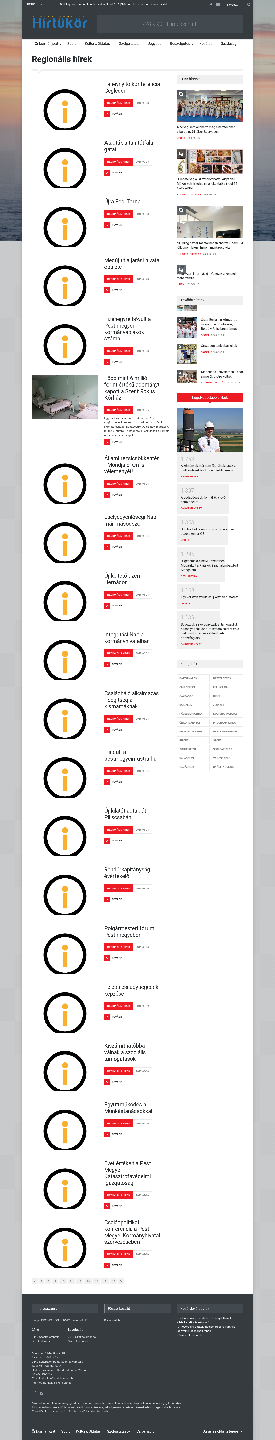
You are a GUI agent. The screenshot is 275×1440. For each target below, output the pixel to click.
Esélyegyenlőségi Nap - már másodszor (131, 520)
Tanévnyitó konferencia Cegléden (132, 87)
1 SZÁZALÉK (186, 767)
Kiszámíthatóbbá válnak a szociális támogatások (125, 1052)
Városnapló (145, 1431)
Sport (71, 43)
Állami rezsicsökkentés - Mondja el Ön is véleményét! (132, 465)
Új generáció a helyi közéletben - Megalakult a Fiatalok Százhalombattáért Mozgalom (209, 565)
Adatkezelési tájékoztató (193, 1322)
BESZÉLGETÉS (189, 476)
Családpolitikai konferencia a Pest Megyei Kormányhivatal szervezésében (132, 1232)
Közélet (205, 43)
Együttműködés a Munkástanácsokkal (128, 1107)
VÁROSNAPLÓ (221, 758)
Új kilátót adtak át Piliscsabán (125, 814)
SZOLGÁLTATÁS (222, 749)
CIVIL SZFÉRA (189, 576)
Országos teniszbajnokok (219, 339)
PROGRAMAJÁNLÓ (224, 722)
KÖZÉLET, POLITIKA (191, 713)
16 (113, 1281)
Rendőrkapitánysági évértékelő (127, 872)
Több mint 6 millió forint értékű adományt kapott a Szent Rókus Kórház (132, 388)
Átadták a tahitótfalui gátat (129, 146)
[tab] (210, 399)
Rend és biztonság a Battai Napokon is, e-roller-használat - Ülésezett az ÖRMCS (110, 4)
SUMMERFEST (187, 749)
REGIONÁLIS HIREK (118, 103)
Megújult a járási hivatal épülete (132, 263)
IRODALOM (185, 705)
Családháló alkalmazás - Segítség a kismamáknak (131, 700)
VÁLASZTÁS (186, 758)
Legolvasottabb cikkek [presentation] (210, 397)
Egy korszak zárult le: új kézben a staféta (209, 597)
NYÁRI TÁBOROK (223, 767)
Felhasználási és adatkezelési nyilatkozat (205, 1318)
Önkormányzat (46, 43)
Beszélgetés (180, 43)
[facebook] (211, 5)
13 (88, 1281)
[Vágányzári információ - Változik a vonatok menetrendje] (210, 267)
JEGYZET (186, 603)
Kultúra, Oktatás (97, 43)
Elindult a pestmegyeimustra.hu (130, 755)
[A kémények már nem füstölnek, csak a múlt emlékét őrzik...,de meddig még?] (210, 430)
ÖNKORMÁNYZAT (191, 508)
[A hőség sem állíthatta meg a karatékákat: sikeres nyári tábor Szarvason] (210, 106)
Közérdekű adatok (190, 1335)
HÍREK (180, 284)
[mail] (218, 5)
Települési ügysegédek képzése (131, 990)
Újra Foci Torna (122, 201)
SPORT (181, 138)
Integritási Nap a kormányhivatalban (127, 637)
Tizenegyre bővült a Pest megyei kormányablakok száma (127, 329)
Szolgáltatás (129, 43)
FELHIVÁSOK (221, 687)
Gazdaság (229, 43)
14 (96, 1281)
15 (105, 1281)
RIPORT (183, 740)
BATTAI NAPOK (188, 678)
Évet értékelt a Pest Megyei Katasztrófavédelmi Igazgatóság (127, 1173)
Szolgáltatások (118, 1431)
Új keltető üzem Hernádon (123, 579)
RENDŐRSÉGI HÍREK (225, 731)
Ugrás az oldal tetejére (220, 1431)
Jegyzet (154, 43)
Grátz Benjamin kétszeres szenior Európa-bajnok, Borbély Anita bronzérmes (219, 317)
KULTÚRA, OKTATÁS (189, 194)
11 (71, 1281)
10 (63, 1281)
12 (79, 1281)
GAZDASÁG (186, 696)
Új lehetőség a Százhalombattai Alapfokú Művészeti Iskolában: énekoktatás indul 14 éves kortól (207, 183)
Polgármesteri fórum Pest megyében (129, 931)
